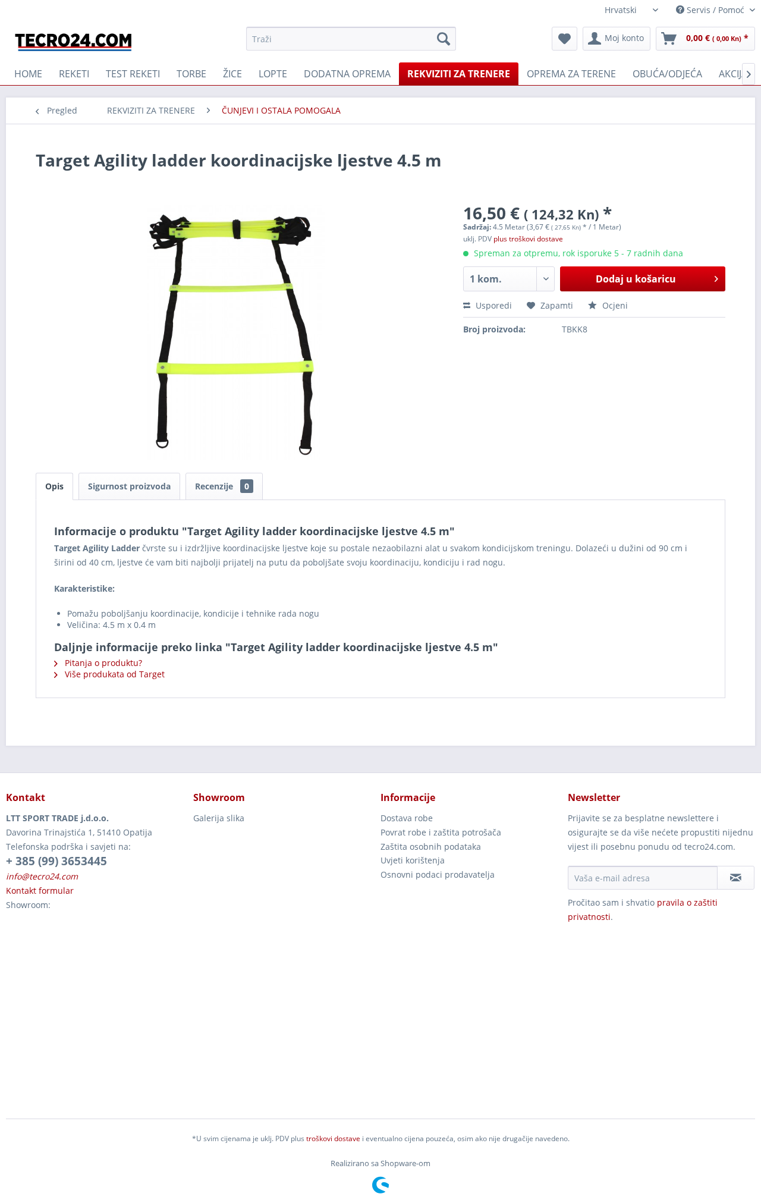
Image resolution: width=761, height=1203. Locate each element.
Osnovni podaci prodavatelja (437, 874)
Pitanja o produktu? (102, 662)
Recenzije (222, 486)
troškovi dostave (333, 1138)
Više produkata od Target (113, 674)
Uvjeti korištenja (412, 860)
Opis (54, 486)
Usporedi (492, 305)
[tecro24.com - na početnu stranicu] (74, 41)
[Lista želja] (564, 39)
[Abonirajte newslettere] (735, 878)
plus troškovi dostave (528, 239)
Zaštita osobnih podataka (430, 846)
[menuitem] (351, 39)
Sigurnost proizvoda (129, 486)
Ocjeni (614, 305)
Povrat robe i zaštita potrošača (440, 832)
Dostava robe (406, 818)
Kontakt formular (40, 890)
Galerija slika (218, 818)
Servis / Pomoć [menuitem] (715, 9)
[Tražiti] (443, 39)
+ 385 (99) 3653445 (56, 861)
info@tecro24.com (42, 876)
